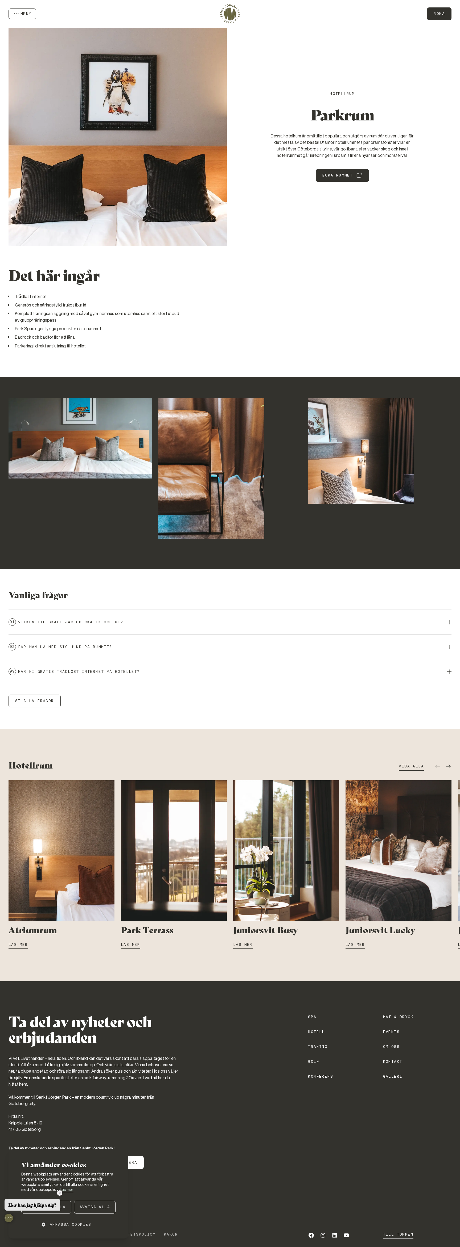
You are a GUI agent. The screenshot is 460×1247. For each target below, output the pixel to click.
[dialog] (68, 1193)
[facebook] (311, 1235)
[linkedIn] (334, 1235)
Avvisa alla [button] (95, 1207)
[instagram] (323, 1235)
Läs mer (66, 1189)
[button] (68, 1224)
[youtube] (346, 1235)
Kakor (171, 1234)
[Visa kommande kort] (448, 766)
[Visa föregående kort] (437, 766)
